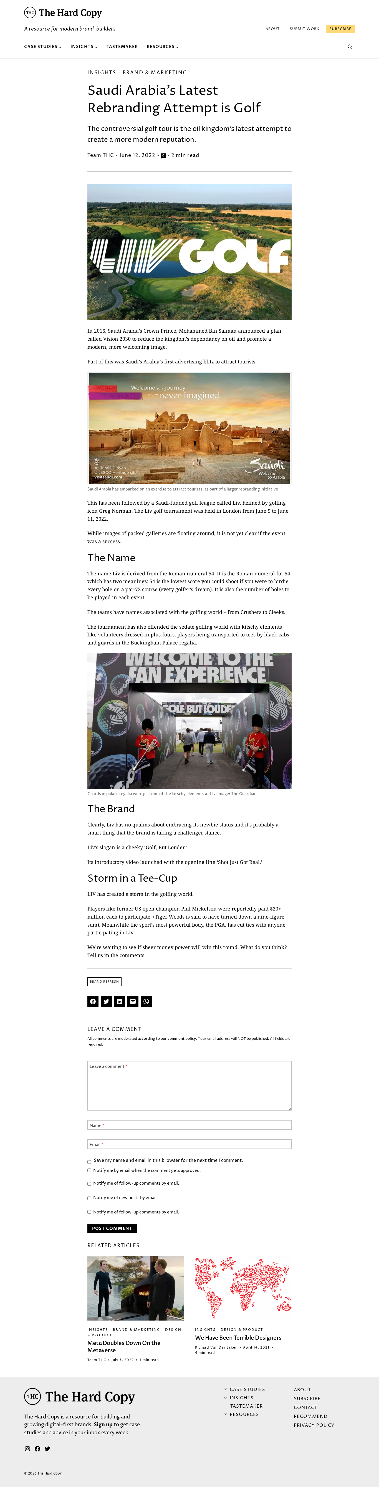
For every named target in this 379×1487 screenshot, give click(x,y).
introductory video (117, 862)
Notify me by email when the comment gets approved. (147, 1171)
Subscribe (340, 28)
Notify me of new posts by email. (125, 1198)
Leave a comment (109, 1066)
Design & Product (242, 1329)
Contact (305, 1408)
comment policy (182, 1038)
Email (96, 1145)
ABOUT (273, 28)
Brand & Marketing (155, 72)
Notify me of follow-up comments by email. (136, 1183)
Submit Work (304, 28)
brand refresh (104, 982)
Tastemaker (122, 46)
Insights (101, 72)
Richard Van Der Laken (216, 1347)
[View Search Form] (350, 47)
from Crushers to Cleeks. (256, 612)
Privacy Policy (314, 1425)
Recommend (311, 1416)
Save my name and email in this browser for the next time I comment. (168, 1161)
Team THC (100, 155)
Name (97, 1126)
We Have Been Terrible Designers (238, 1338)
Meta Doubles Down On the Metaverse (123, 1346)
